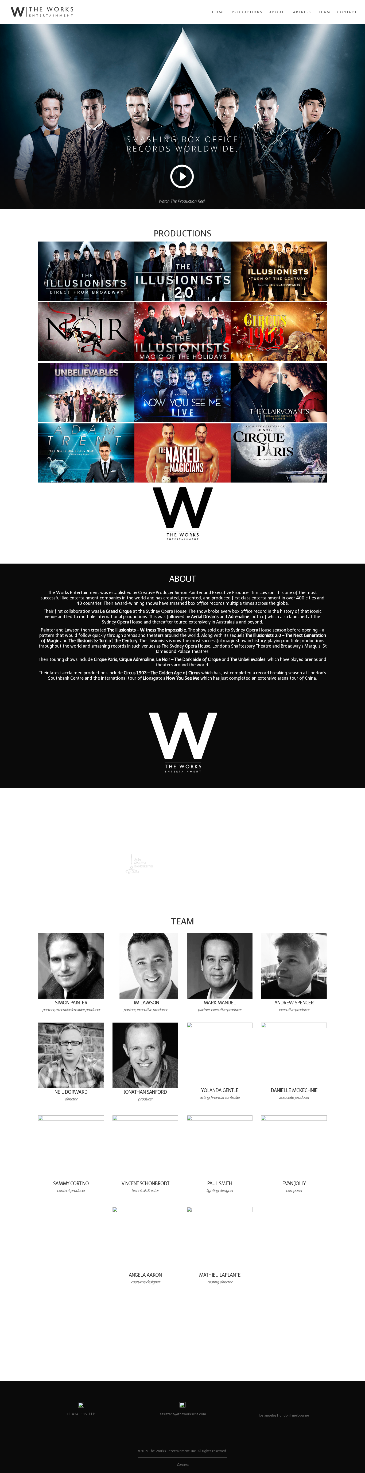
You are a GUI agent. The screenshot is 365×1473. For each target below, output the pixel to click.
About (276, 12)
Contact (347, 12)
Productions (247, 12)
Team (325, 12)
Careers (183, 1465)
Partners (301, 12)
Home (218, 12)
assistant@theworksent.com (183, 1414)
